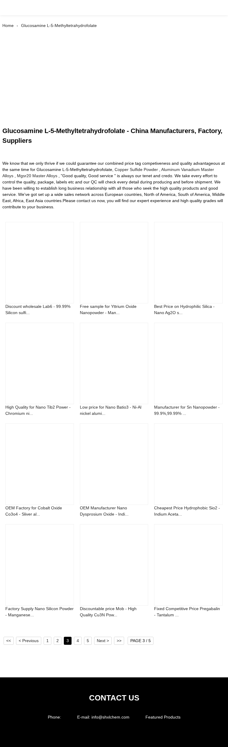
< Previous (29, 640)
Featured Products (162, 717)
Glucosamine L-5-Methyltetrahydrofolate (59, 25)
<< (8, 640)
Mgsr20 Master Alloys (37, 175)
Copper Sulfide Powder (136, 169)
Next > (103, 640)
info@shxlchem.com (110, 717)
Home (8, 25)
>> (119, 640)
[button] (11, 7)
